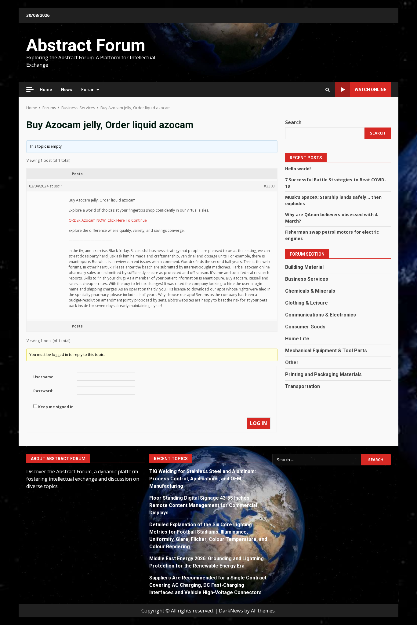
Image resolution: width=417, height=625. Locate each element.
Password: (43, 391)
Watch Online (370, 89)
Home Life (297, 338)
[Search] (327, 90)
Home (46, 89)
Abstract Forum (85, 45)
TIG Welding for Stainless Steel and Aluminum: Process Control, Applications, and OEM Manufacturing (202, 478)
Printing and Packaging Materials (323, 374)
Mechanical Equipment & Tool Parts (326, 350)
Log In (258, 423)
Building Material (304, 267)
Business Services (306, 279)
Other (292, 362)
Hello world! (298, 168)
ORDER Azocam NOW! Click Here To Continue (108, 220)
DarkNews (231, 610)
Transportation (302, 386)
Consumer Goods (305, 326)
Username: (44, 376)
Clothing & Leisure (306, 302)
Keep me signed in (56, 406)
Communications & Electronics (320, 314)
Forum (88, 89)
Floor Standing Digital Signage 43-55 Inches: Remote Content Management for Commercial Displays (203, 505)
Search (293, 122)
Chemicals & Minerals (310, 291)
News (66, 89)
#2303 (269, 186)
